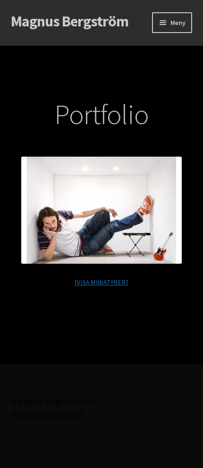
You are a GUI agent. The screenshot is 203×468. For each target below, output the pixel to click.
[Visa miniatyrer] (101, 282)
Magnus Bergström (69, 21)
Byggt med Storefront (47, 413)
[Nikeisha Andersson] (101, 210)
